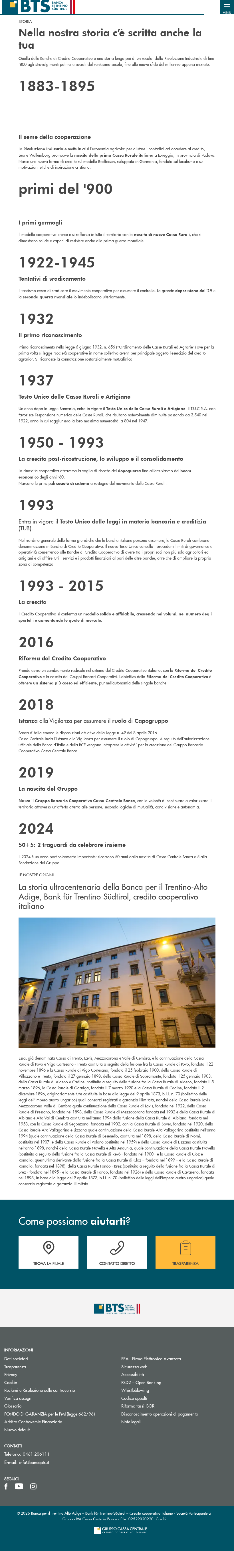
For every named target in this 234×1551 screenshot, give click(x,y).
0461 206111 (36, 1454)
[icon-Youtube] (19, 1486)
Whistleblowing (135, 1390)
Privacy (32, 1374)
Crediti (161, 1519)
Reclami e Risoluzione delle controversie (39, 1390)
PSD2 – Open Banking (162, 1382)
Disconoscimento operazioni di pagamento (175, 1414)
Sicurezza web (134, 1366)
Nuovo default (17, 1429)
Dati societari (16, 1358)
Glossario (34, 1406)
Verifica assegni (18, 1398)
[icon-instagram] (33, 1486)
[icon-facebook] (6, 1486)
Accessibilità (132, 1374)
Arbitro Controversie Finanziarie (54, 1421)
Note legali (131, 1421)
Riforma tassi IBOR (159, 1406)
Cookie (10, 1382)
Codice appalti (134, 1398)
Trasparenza (15, 1366)
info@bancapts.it (34, 1462)
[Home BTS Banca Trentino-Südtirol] (38, 7)
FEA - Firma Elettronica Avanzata (172, 1358)
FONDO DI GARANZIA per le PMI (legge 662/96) (58, 1414)
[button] (227, 7)
